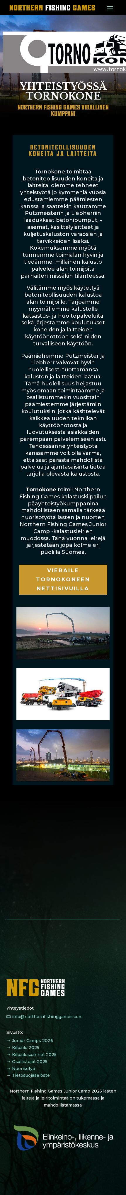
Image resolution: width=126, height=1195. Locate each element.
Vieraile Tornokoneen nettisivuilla (63, 579)
